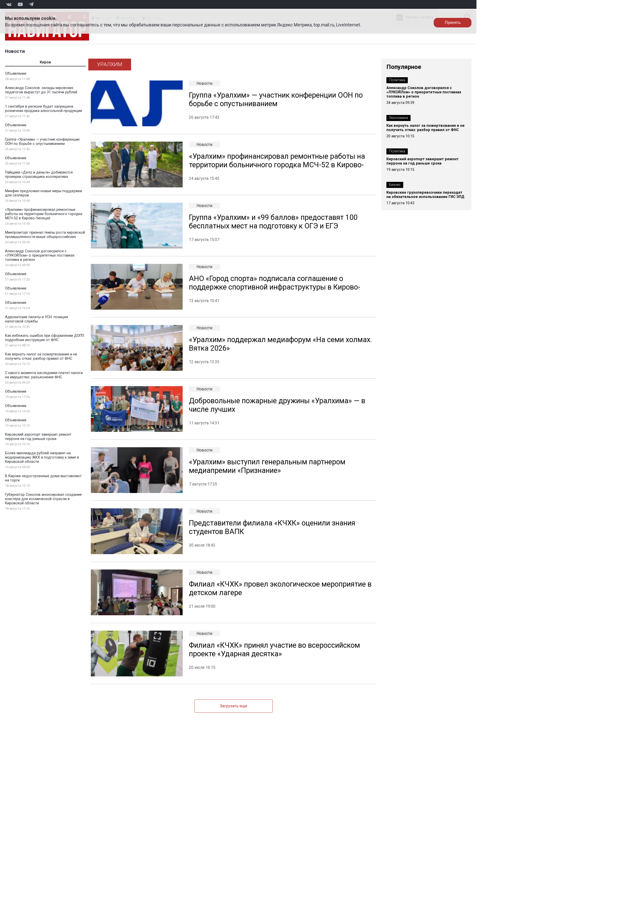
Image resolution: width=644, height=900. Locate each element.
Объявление (15, 73)
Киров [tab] (45, 62)
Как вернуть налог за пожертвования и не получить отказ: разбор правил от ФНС (41, 356)
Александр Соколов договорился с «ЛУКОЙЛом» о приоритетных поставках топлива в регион (39, 255)
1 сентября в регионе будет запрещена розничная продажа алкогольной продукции (43, 108)
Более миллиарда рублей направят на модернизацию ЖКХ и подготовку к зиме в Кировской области (42, 457)
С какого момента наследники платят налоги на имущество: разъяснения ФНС (44, 375)
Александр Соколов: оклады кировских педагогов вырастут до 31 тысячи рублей (41, 90)
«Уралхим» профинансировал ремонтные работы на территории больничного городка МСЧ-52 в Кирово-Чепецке (43, 214)
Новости (15, 51)
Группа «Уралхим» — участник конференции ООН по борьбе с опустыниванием (42, 141)
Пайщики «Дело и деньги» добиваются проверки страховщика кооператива (39, 174)
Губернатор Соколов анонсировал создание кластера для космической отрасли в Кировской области (43, 499)
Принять (453, 22)
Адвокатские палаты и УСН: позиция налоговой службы (36, 319)
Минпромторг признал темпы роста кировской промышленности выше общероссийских (45, 234)
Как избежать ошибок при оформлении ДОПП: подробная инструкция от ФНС (45, 338)
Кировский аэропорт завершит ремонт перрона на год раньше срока (38, 436)
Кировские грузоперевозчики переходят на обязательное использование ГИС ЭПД (425, 194)
